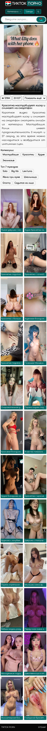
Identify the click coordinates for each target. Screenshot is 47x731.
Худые (41, 154)
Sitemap (42, 727)
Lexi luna (27, 171)
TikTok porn (8, 727)
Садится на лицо (24, 183)
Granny (7, 183)
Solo (5, 171)
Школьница (30, 177)
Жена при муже (11, 177)
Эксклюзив (8, 160)
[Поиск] (41, 19)
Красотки (28, 154)
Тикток (26, 3)
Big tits (15, 171)
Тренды (29, 12)
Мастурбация (11, 154)
